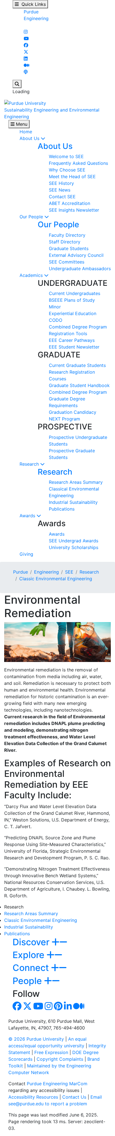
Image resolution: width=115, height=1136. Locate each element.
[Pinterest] (58, 1008)
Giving (26, 554)
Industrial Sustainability (73, 502)
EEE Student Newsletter (74, 347)
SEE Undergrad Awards (73, 540)
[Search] (17, 84)
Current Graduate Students (77, 365)
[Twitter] (26, 52)
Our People (32, 216)
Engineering (36, 18)
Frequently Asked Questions (78, 163)
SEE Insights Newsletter (74, 210)
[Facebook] (26, 45)
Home (26, 131)
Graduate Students (68, 248)
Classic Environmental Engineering (55, 578)
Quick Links (32, 4)
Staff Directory (64, 242)
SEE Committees (66, 262)
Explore (30, 954)
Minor (55, 307)
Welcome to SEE (66, 156)
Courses (57, 378)
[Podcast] (26, 72)
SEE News (59, 190)
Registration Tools (68, 333)
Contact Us (74, 1097)
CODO (55, 320)
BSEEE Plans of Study (72, 300)
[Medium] (26, 65)
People (28, 980)
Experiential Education (72, 313)
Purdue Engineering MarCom (57, 1083)
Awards (28, 515)
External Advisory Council (76, 255)
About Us (30, 138)
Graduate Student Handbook (79, 385)
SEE (69, 572)
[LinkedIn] (26, 58)
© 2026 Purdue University (36, 1039)
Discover (32, 942)
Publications (62, 509)
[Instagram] (26, 32)
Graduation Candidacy (72, 412)
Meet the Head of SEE (72, 176)
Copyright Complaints (60, 1059)
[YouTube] (26, 38)
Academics (32, 275)
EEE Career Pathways (72, 340)
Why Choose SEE (67, 170)
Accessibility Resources (33, 1097)
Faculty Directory (67, 235)
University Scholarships (73, 547)
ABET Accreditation (69, 203)
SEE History (61, 183)
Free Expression (51, 1052)
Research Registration (72, 372)
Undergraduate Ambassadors (80, 268)
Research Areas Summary (76, 482)
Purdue (31, 11)
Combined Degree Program (78, 327)
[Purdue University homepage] (25, 102)
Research (30, 464)
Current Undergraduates (74, 293)
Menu (21, 124)
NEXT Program (64, 419)
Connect (32, 967)
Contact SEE (62, 196)
